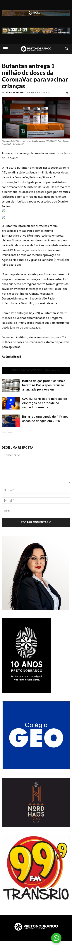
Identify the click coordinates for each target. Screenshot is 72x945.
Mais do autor (53, 370)
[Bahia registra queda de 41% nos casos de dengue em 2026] (11, 421)
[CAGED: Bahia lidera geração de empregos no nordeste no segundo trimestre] (11, 403)
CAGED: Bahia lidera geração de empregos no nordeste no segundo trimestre (44, 403)
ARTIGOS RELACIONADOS (26, 370)
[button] (67, 49)
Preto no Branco (14, 92)
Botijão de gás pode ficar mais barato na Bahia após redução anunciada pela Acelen (43, 385)
